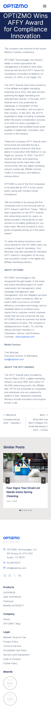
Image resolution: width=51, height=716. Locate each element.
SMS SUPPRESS (12, 597)
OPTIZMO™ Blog (11, 623)
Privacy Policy (10, 641)
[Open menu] (44, 6)
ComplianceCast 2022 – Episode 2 (12, 419)
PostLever (8, 601)
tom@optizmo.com (14, 359)
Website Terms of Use (14, 637)
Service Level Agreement (16, 654)
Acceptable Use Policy (15, 650)
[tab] (20, 510)
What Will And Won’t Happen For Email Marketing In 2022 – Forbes (38, 422)
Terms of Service (12, 646)
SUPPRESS (9, 592)
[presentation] (25, 468)
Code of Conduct (12, 659)
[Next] (43, 480)
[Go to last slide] (7, 480)
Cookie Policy (10, 663)
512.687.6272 (13, 562)
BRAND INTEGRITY (13, 605)
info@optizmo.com (16, 568)
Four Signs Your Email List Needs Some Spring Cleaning (23, 492)
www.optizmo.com (24, 336)
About (6, 619)
